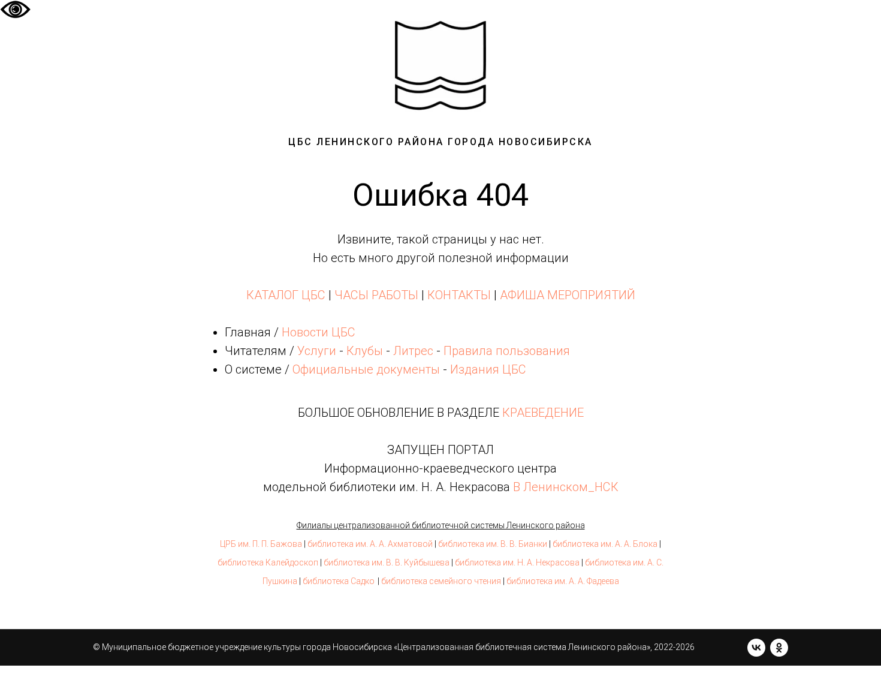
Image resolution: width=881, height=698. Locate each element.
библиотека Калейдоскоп (268, 562)
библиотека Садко (339, 581)
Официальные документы (366, 369)
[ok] (779, 648)
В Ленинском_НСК (565, 487)
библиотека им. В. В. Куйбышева (386, 562)
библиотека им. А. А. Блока (605, 544)
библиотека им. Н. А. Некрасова (517, 562)
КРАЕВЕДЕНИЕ (543, 412)
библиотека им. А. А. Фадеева (562, 581)
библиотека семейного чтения (441, 581)
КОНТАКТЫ (459, 295)
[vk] (756, 648)
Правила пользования (506, 351)
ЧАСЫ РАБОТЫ (376, 295)
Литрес (413, 351)
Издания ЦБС (486, 369)
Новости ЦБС (318, 332)
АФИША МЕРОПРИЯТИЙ (567, 295)
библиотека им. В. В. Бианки (492, 544)
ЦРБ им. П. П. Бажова (261, 544)
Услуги (316, 351)
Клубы (364, 351)
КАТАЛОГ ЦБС (285, 295)
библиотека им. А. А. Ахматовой (370, 544)
